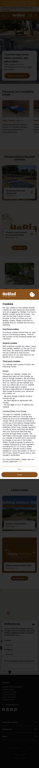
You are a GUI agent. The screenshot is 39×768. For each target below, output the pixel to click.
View (20, 461)
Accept (19, 475)
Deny (19, 469)
